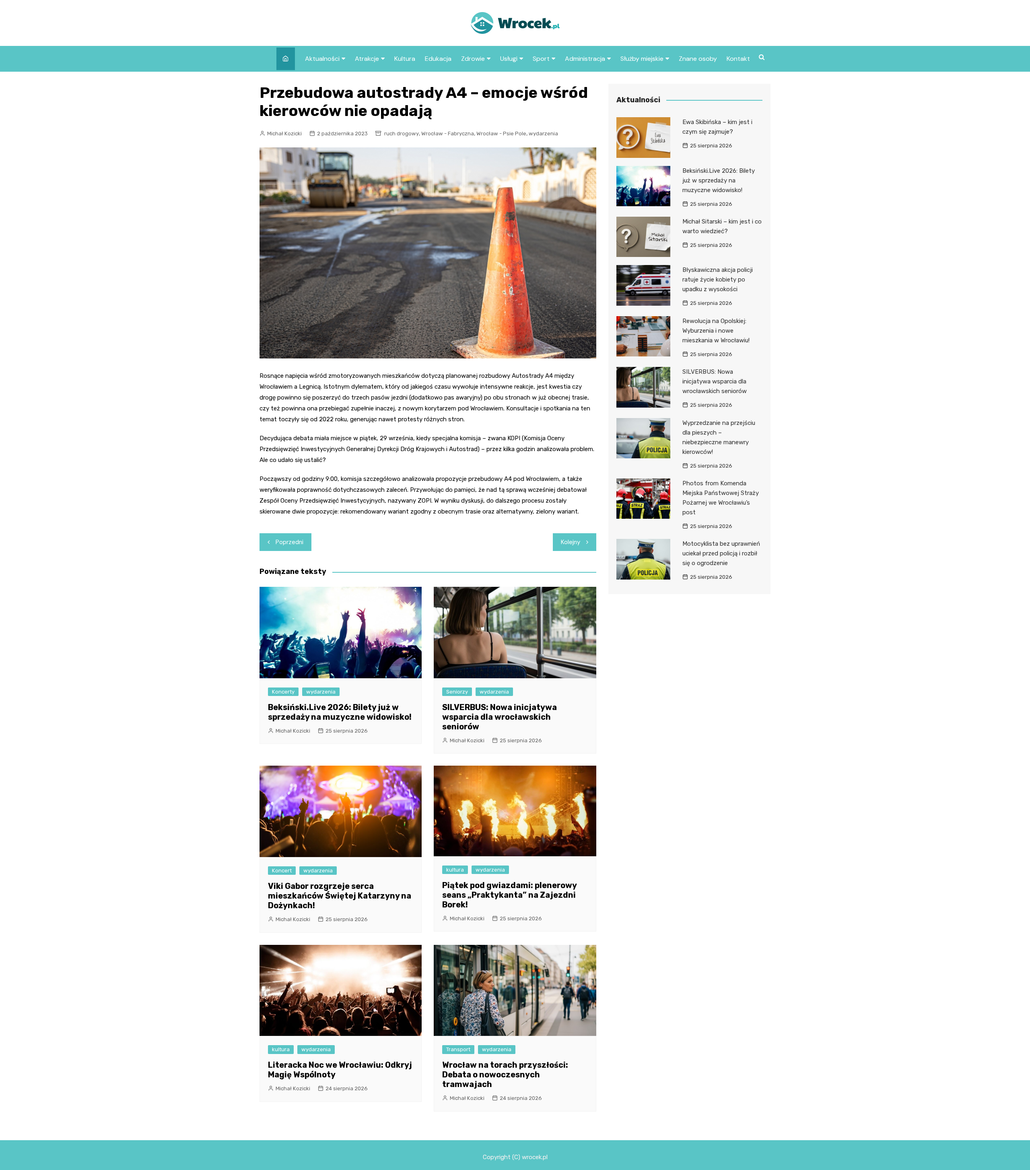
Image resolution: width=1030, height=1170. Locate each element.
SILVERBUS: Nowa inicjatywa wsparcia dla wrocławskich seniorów (499, 716)
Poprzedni (289, 542)
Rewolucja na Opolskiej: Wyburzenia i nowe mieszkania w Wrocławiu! (716, 330)
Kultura (404, 58)
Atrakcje (367, 58)
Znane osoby (698, 58)
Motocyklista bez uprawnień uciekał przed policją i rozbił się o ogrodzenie (721, 553)
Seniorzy (457, 692)
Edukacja (438, 58)
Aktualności (322, 58)
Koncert (282, 871)
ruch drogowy (401, 133)
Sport (541, 58)
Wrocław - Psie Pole (501, 133)
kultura (455, 870)
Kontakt (738, 58)
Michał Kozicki (284, 133)
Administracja (585, 58)
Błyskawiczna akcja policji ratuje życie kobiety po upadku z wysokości (717, 279)
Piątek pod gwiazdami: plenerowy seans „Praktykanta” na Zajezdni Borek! (509, 894)
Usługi (508, 58)
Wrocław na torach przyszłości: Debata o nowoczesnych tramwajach (505, 1074)
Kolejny (570, 542)
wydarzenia (543, 133)
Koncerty (283, 692)
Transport (458, 1049)
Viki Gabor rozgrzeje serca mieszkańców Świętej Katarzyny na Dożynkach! (339, 895)
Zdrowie (473, 58)
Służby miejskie (641, 58)
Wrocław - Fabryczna (447, 133)
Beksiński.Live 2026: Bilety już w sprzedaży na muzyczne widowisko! (340, 712)
